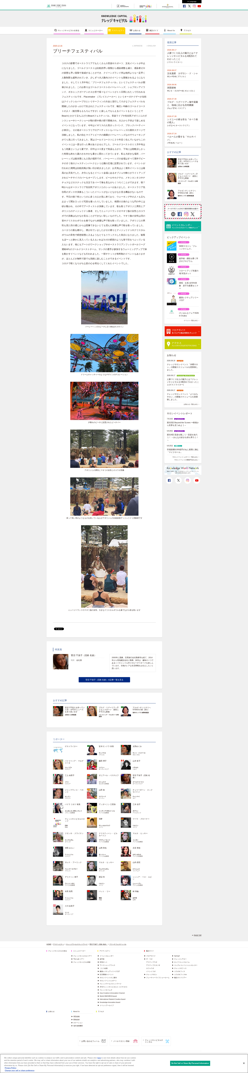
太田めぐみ (137, 746)
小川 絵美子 (69, 906)
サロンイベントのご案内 (107, 978)
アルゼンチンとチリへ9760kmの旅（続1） (142, 708)
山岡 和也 (103, 848)
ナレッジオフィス (179, 968)
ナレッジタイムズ (105, 990)
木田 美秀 (69, 891)
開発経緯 (75, 1020)
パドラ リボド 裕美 (72, 804)
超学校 (101, 959)
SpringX (176, 956)
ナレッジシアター (179, 959)
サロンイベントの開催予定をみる (186, 460)
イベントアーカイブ (106, 1005)
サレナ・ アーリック (73, 862)
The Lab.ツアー (77, 959)
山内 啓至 (136, 862)
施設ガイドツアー (179, 978)
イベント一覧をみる (191, 320)
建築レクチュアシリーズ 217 (109, 971)
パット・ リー (104, 891)
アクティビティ (118, 30)
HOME (49, 944)
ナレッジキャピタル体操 (80, 962)
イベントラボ (151, 971)
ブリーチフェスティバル (117, 944)
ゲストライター (71, 746)
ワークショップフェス (106, 965)
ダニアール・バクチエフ (109, 775)
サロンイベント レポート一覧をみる (185, 457)
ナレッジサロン (150, 974)
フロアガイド (150, 956)
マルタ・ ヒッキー (140, 833)
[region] (124, 1063)
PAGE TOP (198, 935)
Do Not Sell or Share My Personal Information (190, 1063)
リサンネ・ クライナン (74, 833)
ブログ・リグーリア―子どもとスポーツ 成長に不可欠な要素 (109, 709)
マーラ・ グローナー (141, 819)
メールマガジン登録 (121, 1041)
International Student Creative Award (111, 999)
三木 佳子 (136, 804)
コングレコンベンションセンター (184, 965)
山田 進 (102, 790)
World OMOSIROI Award (107, 996)
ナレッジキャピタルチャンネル (154, 1041)
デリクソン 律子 (71, 877)
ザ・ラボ (148, 959)
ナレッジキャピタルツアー (81, 956)
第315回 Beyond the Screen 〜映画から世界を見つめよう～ (183, 423)
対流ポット (102, 962)
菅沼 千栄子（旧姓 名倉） (98, 944)
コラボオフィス (178, 971)
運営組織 (75, 1016)
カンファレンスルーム (181, 962)
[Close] (244, 1063)
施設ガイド (153, 30)
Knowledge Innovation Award (109, 1002)
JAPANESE (137, 46)
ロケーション (77, 1023)
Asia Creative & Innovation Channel (111, 993)
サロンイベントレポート (107, 981)
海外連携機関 (77, 1026)
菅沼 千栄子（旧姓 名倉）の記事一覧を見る (104, 680)
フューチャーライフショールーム (156, 978)
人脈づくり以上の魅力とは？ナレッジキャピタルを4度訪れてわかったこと (182, 56)
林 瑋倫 (136, 891)
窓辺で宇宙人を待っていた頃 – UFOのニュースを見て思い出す (75, 709)
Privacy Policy (10, 1068)
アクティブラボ (151, 962)
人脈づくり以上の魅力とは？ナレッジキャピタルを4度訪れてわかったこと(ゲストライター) (183, 382)
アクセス (187, 30)
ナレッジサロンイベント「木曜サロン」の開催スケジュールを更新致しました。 (182, 367)
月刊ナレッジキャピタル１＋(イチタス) (112, 987)
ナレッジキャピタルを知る (68, 30)
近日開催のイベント (106, 974)
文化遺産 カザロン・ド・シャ (182, 73)
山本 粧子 (136, 761)
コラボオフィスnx (179, 974)
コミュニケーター (95, 30)
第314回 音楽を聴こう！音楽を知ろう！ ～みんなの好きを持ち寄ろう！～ (182, 437)
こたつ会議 (102, 968)
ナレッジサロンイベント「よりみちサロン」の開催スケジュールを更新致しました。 (182, 397)
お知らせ (136, 30)
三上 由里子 (69, 775)
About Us (171, 30)
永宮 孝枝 (136, 848)
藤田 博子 (103, 761)
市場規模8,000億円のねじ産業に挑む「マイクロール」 (183, 450)
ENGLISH (152, 46)
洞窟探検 (171, 88)
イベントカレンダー (106, 956)
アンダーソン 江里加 (107, 804)
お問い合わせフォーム (90, 1041)
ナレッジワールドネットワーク (77, 944)
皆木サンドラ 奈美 (106, 746)
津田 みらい (69, 848)
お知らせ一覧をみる (191, 404)
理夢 (100, 819)
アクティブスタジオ (153, 965)
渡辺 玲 (102, 877)
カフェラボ (150, 968)
